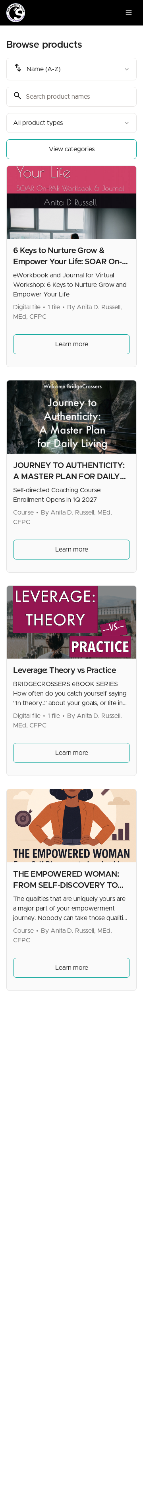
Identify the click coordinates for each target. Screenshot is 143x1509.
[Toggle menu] (129, 13)
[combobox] (71, 69)
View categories (72, 149)
